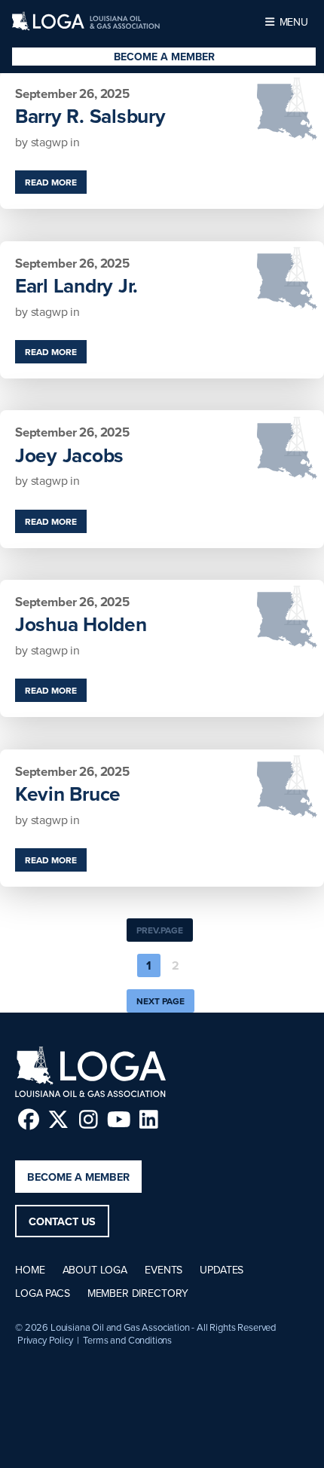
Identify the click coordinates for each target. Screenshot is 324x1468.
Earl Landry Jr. (76, 285)
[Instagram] (88, 1119)
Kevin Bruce (68, 794)
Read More (51, 182)
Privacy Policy (45, 1340)
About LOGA (95, 1269)
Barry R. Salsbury (90, 116)
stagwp (51, 141)
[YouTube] (118, 1119)
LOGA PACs (42, 1293)
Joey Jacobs (69, 455)
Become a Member (164, 56)
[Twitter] (58, 1119)
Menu (292, 21)
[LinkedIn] (149, 1119)
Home (29, 1269)
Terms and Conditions (127, 1340)
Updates (221, 1269)
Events (163, 1269)
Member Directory (137, 1293)
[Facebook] (28, 1119)
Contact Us (62, 1221)
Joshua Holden (81, 624)
